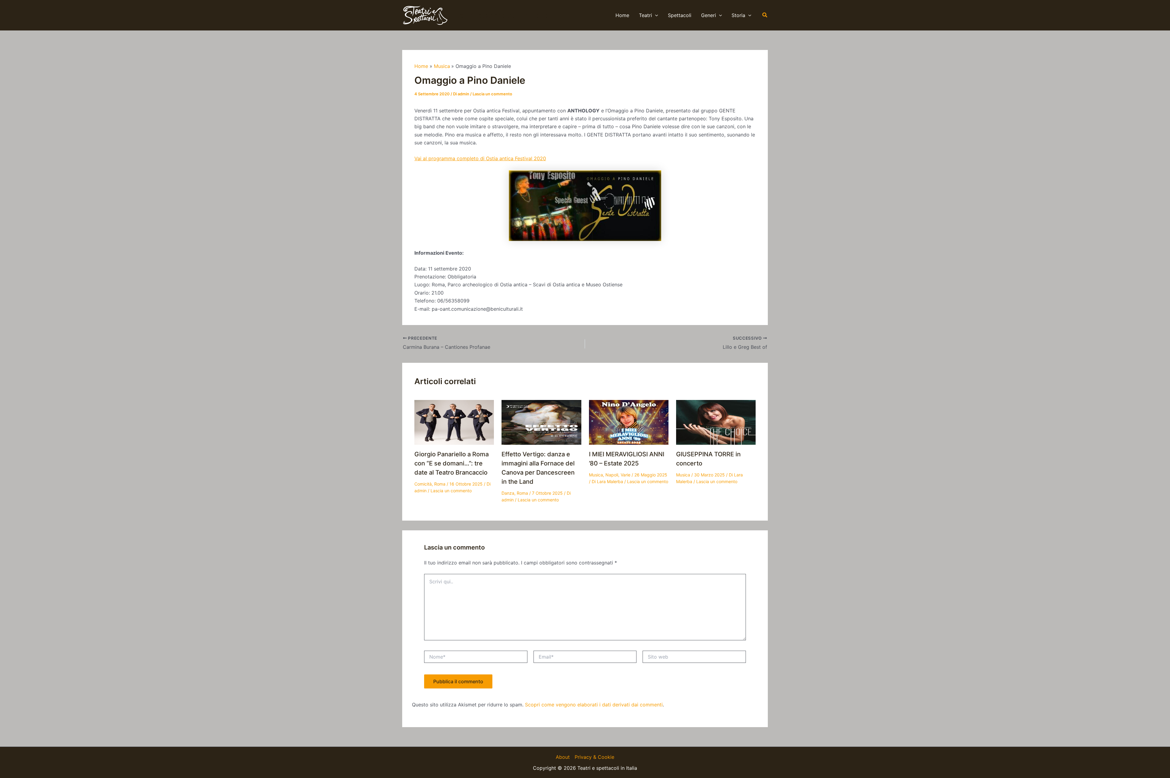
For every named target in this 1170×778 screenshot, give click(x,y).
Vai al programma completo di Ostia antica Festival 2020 (480, 158)
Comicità (423, 483)
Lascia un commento (492, 93)
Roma (439, 483)
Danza (508, 493)
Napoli (611, 474)
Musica (596, 474)
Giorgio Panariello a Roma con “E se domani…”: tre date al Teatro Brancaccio (451, 463)
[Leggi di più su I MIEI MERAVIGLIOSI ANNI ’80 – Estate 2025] (628, 422)
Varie (625, 474)
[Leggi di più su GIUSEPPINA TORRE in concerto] (716, 422)
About (563, 757)
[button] (655, 15)
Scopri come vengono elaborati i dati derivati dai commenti (594, 705)
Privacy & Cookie (594, 757)
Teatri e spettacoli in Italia (501, 15)
